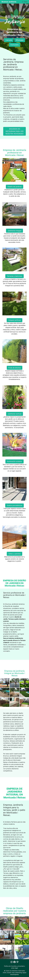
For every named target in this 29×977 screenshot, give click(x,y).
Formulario (15, 45)
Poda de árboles (14, 368)
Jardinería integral (14, 231)
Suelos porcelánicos (14, 505)
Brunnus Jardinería (9, 2)
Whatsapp (19, 40)
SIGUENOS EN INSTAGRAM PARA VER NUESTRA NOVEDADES (14, 131)
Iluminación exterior (14, 461)
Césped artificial (14, 320)
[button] (4, 683)
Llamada (9, 40)
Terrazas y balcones (14, 276)
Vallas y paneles (14, 554)
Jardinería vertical (14, 414)
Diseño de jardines (14, 187)
